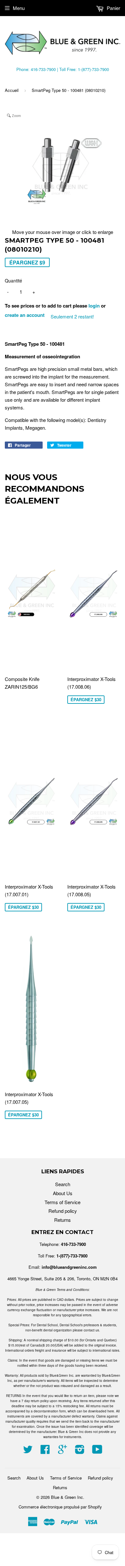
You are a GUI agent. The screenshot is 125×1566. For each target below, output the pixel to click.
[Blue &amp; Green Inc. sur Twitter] (28, 1451)
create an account (25, 314)
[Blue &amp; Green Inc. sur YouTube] (97, 1451)
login (94, 305)
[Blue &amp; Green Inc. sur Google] (62, 1451)
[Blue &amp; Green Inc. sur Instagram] (80, 1451)
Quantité (13, 280)
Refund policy (62, 1210)
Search (62, 1184)
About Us (62, 1193)
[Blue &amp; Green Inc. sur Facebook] (45, 1451)
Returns (62, 1219)
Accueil (12, 90)
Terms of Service (62, 1202)
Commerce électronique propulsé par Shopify (60, 1507)
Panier (112, 7)
